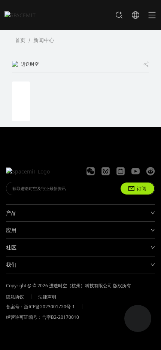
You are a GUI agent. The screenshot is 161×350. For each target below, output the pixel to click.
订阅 (141, 188)
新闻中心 (43, 40)
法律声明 (47, 297)
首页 (20, 40)
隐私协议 (15, 297)
